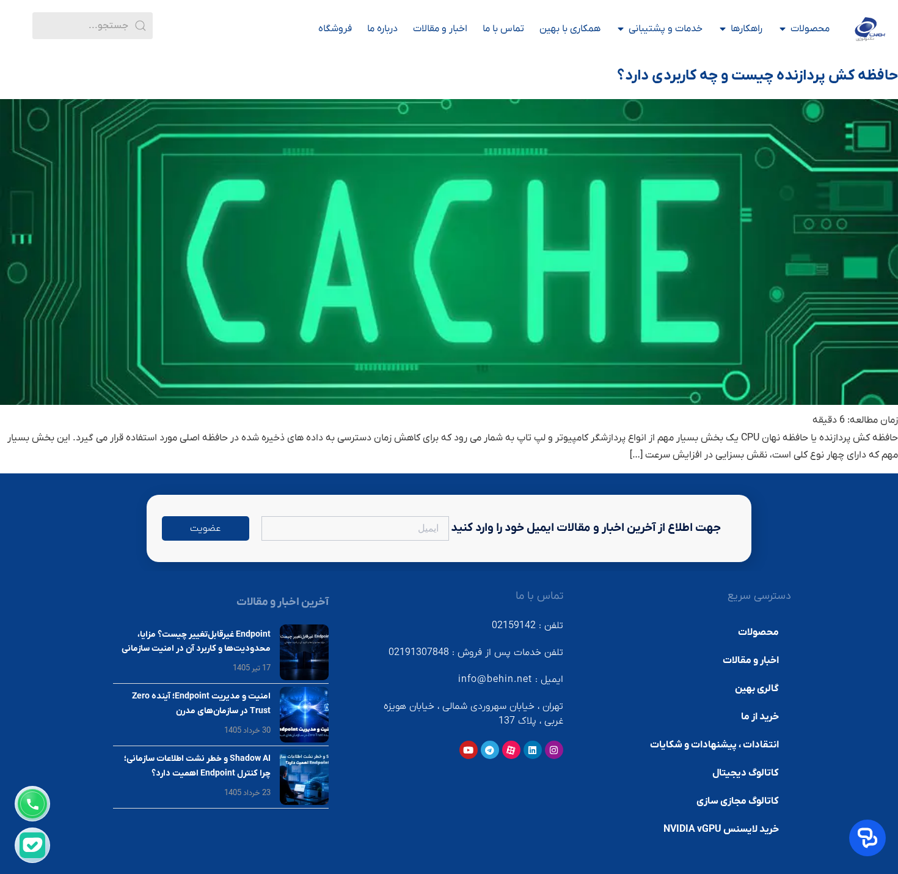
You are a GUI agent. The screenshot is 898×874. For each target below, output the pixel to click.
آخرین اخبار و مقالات (282, 602)
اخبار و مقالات (751, 660)
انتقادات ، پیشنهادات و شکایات (714, 745)
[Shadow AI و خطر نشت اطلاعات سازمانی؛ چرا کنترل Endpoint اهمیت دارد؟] (304, 777)
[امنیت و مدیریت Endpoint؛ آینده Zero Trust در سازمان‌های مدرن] (304, 715)
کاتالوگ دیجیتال (745, 773)
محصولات (758, 632)
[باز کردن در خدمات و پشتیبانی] (621, 28)
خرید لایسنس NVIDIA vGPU (721, 829)
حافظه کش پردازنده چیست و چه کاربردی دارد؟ (757, 76)
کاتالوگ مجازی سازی (737, 801)
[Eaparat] (511, 750)
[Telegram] (490, 750)
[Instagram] (554, 750)
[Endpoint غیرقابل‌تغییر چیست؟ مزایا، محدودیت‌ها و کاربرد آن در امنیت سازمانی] (304, 652)
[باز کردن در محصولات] (782, 28)
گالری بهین (757, 689)
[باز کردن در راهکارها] (723, 28)
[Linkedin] (533, 750)
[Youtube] (468, 750)
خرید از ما (760, 717)
